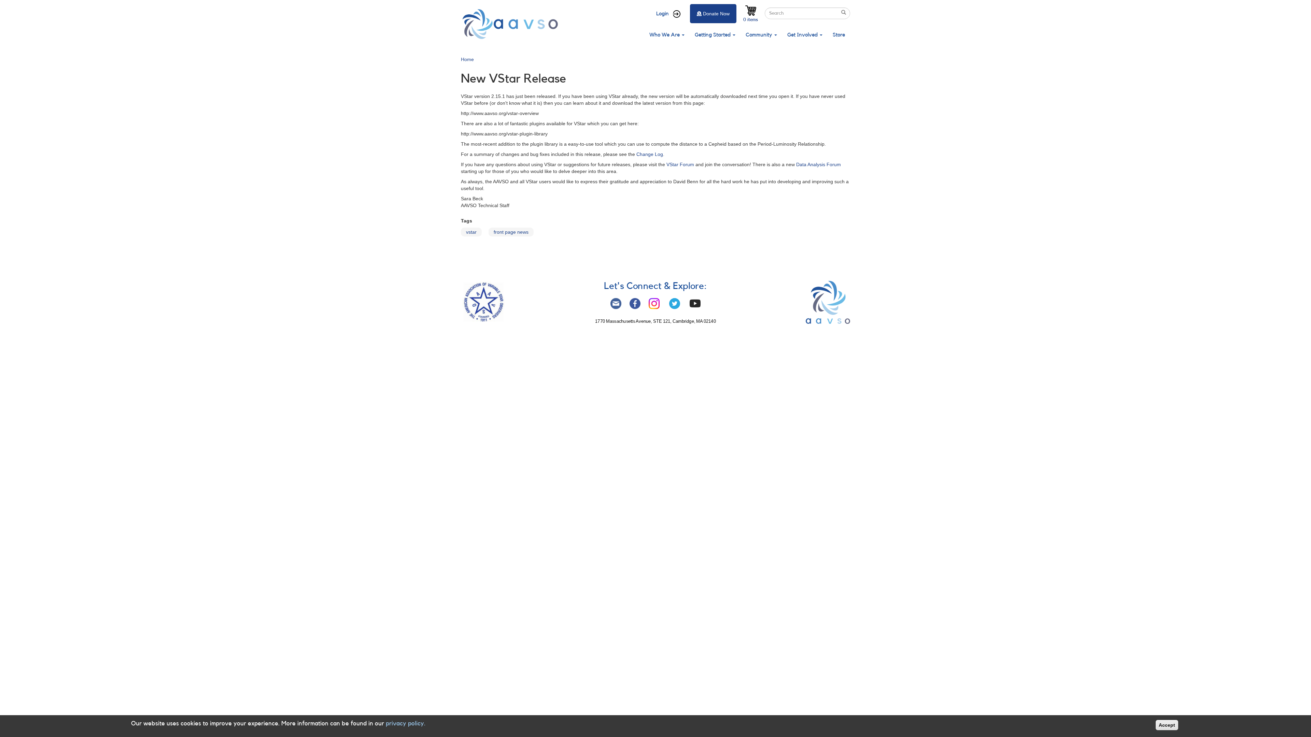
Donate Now (716, 13)
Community (760, 35)
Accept (1167, 725)
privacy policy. (405, 723)
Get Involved (803, 35)
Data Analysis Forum (818, 164)
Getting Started (713, 35)
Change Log (649, 154)
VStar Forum (680, 164)
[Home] (512, 24)
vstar (471, 232)
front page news (511, 232)
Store (839, 35)
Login (662, 13)
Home (467, 59)
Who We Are (665, 35)
